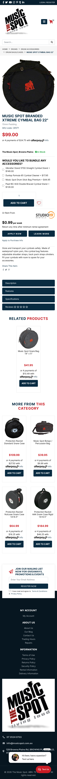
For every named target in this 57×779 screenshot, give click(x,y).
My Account (28, 616)
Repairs (28, 642)
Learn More (41, 234)
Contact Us (28, 635)
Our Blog (28, 631)
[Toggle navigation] (44, 21)
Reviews (9, 307)
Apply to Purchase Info (12, 240)
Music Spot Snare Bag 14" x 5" (28, 352)
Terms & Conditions (39, 591)
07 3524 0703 (14, 737)
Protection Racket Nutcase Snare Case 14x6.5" (14, 514)
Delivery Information (28, 673)
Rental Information (28, 670)
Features (9, 291)
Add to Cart (29, 383)
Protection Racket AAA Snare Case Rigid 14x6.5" (42, 514)
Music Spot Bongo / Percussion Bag (42, 442)
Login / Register (47, 2)
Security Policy (28, 666)
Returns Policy (28, 662)
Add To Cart (19, 202)
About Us (28, 628)
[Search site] (52, 42)
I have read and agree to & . (28, 592)
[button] (39, 203)
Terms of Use (28, 655)
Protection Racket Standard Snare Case (14, 442)
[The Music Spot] (16, 21)
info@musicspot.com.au (19, 743)
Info (47, 140)
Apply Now (14, 234)
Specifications (12, 299)
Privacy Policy (16, 594)
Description (10, 283)
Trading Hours (28, 639)
